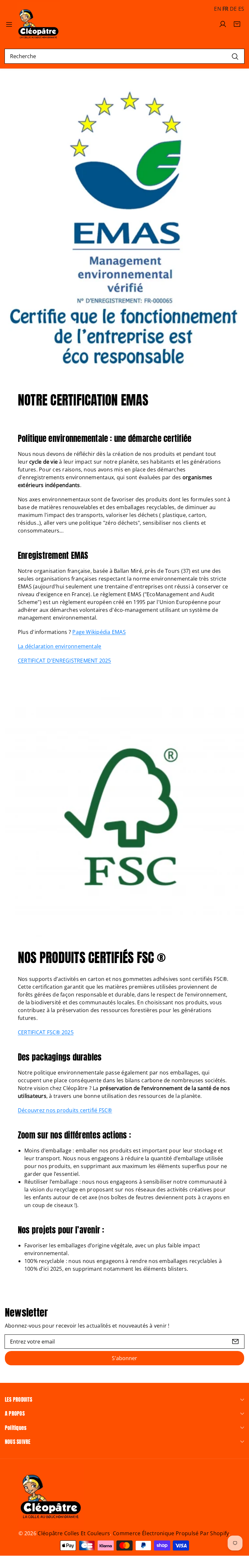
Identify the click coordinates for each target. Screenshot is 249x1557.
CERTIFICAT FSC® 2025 (46, 1032)
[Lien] (38, 24)
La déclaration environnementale (59, 646)
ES (241, 8)
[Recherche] (235, 56)
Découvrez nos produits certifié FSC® (65, 1110)
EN (217, 8)
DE (233, 8)
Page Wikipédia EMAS (99, 632)
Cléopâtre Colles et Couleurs (74, 1533)
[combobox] (124, 56)
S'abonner (124, 1358)
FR (225, 8)
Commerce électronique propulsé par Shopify (171, 1533)
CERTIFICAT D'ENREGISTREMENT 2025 (64, 660)
